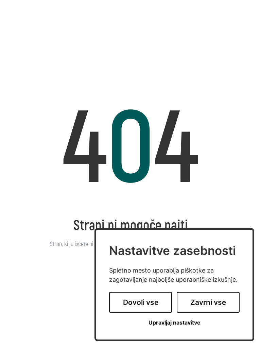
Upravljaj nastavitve (175, 322)
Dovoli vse (140, 302)
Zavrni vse (208, 302)
